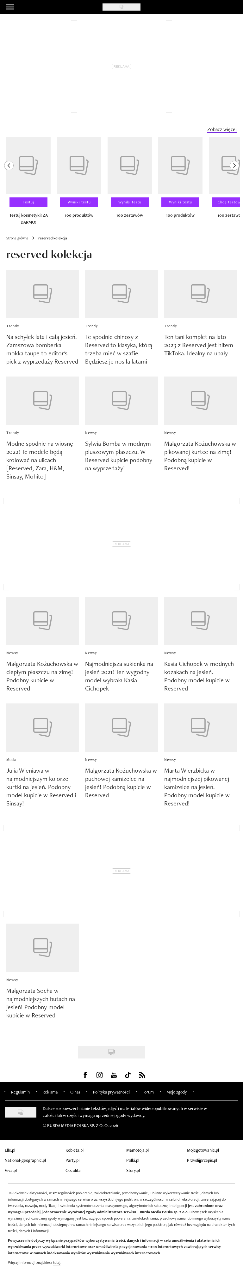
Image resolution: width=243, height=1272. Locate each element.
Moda (11, 759)
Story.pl (133, 1170)
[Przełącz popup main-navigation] (10, 7)
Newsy (91, 432)
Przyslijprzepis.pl (202, 1160)
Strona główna (17, 238)
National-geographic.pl (25, 1160)
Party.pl (72, 1160)
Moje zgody (176, 1092)
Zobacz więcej (222, 129)
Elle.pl (10, 1150)
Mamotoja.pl (137, 1150)
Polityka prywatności (111, 1092)
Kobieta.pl (74, 1150)
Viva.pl (11, 1170)
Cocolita (73, 1170)
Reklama (50, 1092)
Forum (148, 1092)
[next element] (234, 183)
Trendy (12, 326)
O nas (75, 1092)
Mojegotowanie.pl (203, 1150)
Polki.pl (132, 1160)
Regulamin (20, 1092)
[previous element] (9, 183)
